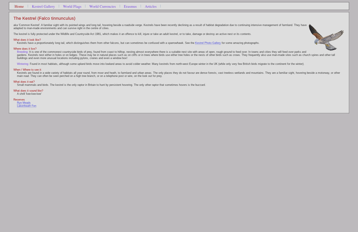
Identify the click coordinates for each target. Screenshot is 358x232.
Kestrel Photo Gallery (208, 42)
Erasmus (130, 6)
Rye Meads (24, 102)
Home (19, 6)
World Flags (72, 6)
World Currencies (102, 6)
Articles (151, 6)
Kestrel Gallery (43, 6)
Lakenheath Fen (26, 105)
